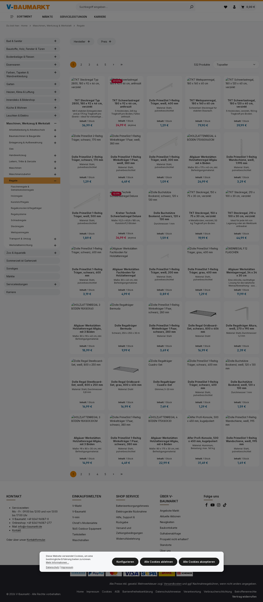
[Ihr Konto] (234, 7)
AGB (117, 591)
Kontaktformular (36, 539)
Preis (104, 41)
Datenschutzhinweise (168, 591)
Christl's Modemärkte (84, 522)
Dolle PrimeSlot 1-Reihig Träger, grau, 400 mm (203, 271)
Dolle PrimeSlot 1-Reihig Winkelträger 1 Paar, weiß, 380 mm (126, 160)
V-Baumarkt (79, 511)
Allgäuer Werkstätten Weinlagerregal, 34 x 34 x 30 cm (241, 272)
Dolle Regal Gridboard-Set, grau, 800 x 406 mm (126, 383)
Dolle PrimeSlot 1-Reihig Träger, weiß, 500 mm (87, 214)
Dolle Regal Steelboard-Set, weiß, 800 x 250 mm (87, 383)
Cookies (107, 591)
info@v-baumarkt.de (30, 526)
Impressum (93, 591)
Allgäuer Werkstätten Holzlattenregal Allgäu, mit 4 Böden (164, 441)
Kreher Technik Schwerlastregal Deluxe (126, 214)
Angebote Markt (169, 510)
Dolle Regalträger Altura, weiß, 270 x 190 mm (241, 327)
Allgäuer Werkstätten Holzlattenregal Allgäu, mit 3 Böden (87, 328)
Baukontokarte (168, 527)
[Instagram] (219, 505)
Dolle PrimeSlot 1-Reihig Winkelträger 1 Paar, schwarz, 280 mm (164, 328)
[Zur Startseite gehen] (28, 6)
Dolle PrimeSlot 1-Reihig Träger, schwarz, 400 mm (203, 385)
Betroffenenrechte (246, 591)
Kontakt (16, 530)
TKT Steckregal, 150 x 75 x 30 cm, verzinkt (203, 214)
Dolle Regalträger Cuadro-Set (164, 383)
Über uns (165, 550)
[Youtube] (213, 505)
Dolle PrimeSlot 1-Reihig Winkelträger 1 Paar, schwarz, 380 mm (126, 441)
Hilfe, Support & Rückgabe (125, 520)
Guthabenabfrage (170, 533)
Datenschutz (52, 567)
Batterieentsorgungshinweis (132, 505)
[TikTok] (225, 505)
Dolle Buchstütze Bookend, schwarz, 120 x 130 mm (164, 216)
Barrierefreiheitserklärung (138, 591)
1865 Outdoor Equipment (86, 528)
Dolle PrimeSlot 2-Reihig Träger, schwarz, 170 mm (87, 158)
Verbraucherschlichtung (218, 591)
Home (80, 591)
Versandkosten (173, 583)
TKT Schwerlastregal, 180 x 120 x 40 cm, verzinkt (241, 103)
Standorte (166, 544)
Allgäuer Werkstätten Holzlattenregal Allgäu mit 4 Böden (203, 160)
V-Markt (77, 505)
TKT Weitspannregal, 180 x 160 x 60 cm (202, 102)
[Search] (191, 7)
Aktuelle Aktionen (170, 516)
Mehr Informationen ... (57, 562)
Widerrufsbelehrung (128, 538)
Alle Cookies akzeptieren (199, 561)
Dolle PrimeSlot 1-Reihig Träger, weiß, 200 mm (164, 271)
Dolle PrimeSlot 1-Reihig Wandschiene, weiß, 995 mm (241, 441)
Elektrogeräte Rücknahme (131, 511)
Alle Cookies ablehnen (158, 561)
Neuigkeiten (167, 522)
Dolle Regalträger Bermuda (126, 327)
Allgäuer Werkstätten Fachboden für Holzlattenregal (126, 272)
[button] (55, 41)
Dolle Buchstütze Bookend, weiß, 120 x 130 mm (241, 385)
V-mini (75, 517)
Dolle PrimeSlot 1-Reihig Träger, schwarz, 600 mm (87, 272)
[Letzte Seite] (121, 64)
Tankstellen (79, 534)
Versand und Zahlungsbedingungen (129, 530)
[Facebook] (206, 505)
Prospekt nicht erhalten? (174, 539)
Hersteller (79, 41)
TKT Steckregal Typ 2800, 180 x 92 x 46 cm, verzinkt (87, 103)
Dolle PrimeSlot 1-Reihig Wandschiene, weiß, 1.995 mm (242, 160)
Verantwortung (192, 591)
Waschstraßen (80, 540)
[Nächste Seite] (113, 64)
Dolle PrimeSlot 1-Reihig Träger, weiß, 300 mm (164, 158)
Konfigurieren (125, 561)
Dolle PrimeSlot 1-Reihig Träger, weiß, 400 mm (164, 102)
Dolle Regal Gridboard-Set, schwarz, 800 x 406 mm (203, 328)
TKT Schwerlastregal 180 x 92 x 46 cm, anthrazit (125, 103)
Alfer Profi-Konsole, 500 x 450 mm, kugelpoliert (202, 439)
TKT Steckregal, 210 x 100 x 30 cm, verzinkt (242, 214)
